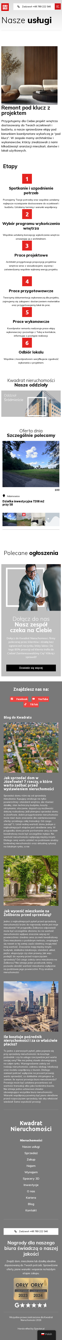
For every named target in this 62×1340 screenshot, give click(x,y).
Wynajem (31, 1172)
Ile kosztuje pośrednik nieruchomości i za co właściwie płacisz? (30, 1040)
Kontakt (31, 1210)
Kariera (31, 1198)
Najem (31, 1166)
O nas (31, 1191)
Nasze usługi (31, 1147)
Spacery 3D (31, 1178)
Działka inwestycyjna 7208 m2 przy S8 (23, 503)
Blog (31, 1204)
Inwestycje (31, 1185)
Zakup (31, 1159)
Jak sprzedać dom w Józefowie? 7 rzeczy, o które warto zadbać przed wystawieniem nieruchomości (29, 783)
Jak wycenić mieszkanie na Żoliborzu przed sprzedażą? (27, 913)
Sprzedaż (31, 1153)
